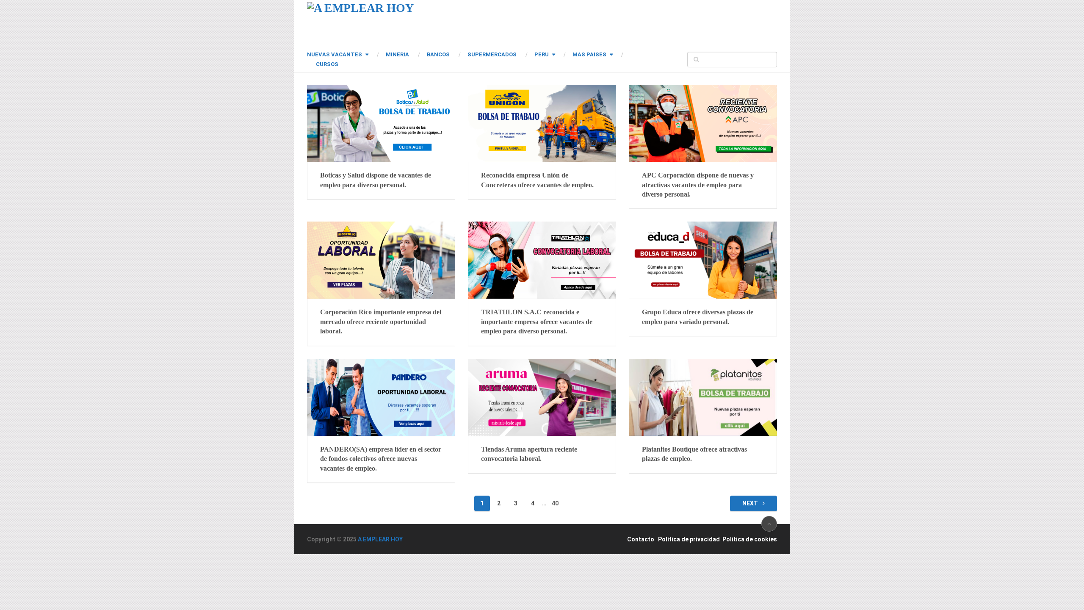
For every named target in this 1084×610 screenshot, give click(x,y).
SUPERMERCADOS (492, 54)
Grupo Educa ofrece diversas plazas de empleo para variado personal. (697, 316)
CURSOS (327, 64)
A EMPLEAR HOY (380, 539)
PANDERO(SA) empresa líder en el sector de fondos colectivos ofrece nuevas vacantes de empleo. (380, 459)
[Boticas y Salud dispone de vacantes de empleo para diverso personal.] (381, 123)
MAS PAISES (589, 54)
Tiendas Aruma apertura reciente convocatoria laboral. (529, 454)
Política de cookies (749, 539)
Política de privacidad (689, 539)
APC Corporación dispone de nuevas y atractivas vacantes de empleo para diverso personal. (698, 185)
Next (750, 503)
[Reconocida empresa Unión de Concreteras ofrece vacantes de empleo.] (542, 123)
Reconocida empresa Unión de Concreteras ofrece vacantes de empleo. (537, 180)
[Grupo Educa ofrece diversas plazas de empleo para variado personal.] (703, 260)
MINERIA (397, 54)
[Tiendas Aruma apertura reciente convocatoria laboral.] (542, 397)
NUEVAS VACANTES (334, 54)
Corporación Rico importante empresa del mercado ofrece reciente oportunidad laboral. (380, 321)
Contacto (640, 539)
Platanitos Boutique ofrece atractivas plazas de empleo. (694, 454)
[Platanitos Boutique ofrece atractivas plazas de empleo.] (703, 397)
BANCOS (438, 54)
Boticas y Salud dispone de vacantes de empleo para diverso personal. (375, 180)
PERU (541, 54)
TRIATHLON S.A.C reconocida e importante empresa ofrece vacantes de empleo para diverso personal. (536, 321)
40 (555, 503)
